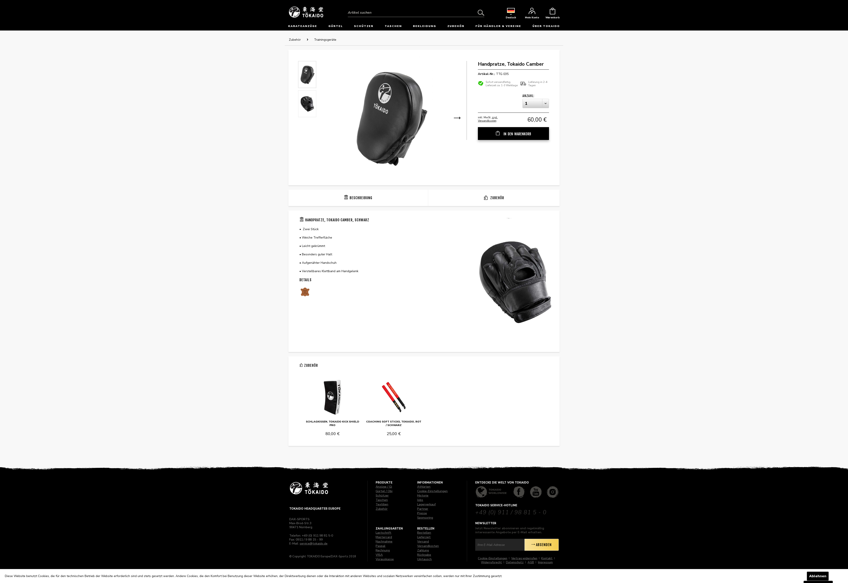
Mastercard (384, 537)
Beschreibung (361, 198)
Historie (422, 495)
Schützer (382, 495)
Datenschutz (515, 562)
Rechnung (383, 550)
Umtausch (424, 559)
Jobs (420, 500)
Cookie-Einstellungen (432, 491)
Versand (423, 541)
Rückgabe (424, 555)
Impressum (545, 562)
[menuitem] (416, 9)
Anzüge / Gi (384, 487)
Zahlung (423, 550)
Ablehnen (817, 576)
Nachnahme (384, 541)
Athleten (423, 487)
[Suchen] (481, 12)
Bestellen (424, 533)
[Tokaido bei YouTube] (536, 492)
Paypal (380, 546)
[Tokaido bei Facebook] (519, 492)
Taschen (382, 500)
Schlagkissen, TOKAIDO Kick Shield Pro (332, 423)
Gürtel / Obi (384, 491)
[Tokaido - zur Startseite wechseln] (306, 11)
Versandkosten (428, 546)
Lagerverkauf (426, 504)
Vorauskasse (385, 559)
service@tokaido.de (313, 543)
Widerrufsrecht (491, 562)
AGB (531, 562)
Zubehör (496, 198)
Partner (422, 509)
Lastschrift (383, 533)
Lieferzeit (424, 537)
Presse (422, 513)
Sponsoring (425, 518)
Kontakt (547, 558)
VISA (379, 555)
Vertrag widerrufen (524, 558)
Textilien (382, 504)
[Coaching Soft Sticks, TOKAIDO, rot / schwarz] (394, 397)
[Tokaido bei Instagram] (553, 492)
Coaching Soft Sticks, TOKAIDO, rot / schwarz (393, 423)
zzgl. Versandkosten (488, 119)
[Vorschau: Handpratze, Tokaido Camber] (307, 74)
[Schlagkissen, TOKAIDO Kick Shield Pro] (333, 397)
